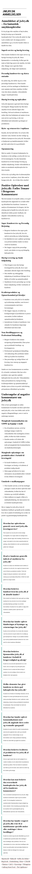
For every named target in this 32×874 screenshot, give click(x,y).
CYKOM (27, 861)
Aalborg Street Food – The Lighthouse (14, 867)
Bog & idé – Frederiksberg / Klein (12, 861)
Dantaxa (5, 864)
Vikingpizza (26, 864)
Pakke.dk (13, 859)
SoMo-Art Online (23, 859)
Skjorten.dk (5, 859)
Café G (11, 864)
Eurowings (18, 864)
